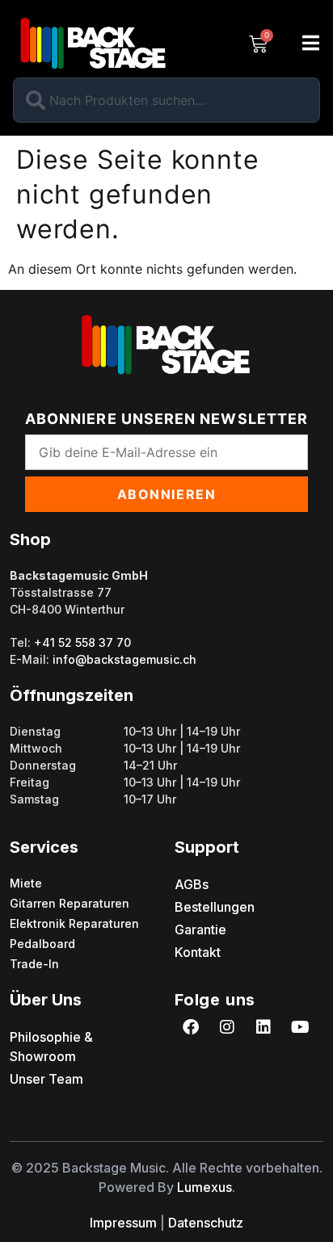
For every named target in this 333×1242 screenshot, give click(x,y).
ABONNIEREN (167, 494)
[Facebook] (191, 1027)
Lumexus (204, 1187)
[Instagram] (227, 1027)
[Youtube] (300, 1027)
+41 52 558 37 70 (82, 642)
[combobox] (166, 100)
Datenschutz (205, 1223)
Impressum (123, 1223)
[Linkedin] (263, 1027)
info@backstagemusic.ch (124, 659)
